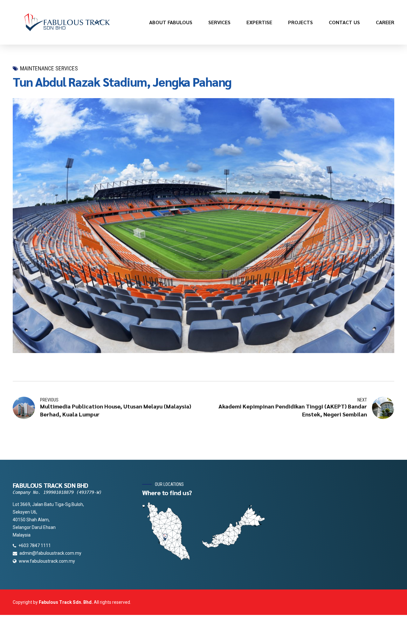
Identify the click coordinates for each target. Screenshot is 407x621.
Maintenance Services (49, 68)
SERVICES (219, 22)
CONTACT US (344, 22)
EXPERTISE (259, 22)
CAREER (385, 22)
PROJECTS (300, 22)
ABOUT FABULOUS (170, 22)
